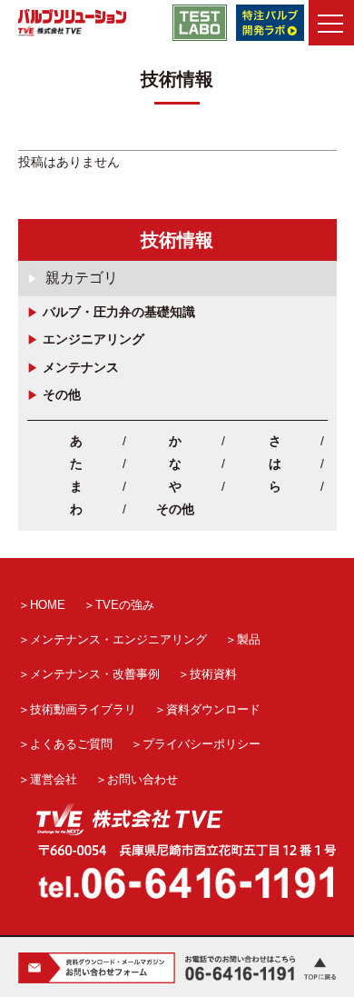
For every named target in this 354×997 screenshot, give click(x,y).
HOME (47, 605)
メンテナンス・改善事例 (95, 674)
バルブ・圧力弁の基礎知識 (119, 311)
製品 (249, 639)
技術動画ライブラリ (83, 709)
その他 (62, 394)
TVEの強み (124, 605)
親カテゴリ (81, 277)
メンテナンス (81, 367)
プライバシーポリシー (202, 744)
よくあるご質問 (71, 744)
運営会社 (53, 779)
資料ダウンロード (213, 709)
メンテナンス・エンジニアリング (118, 639)
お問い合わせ (142, 779)
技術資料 (213, 674)
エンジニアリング (93, 339)
